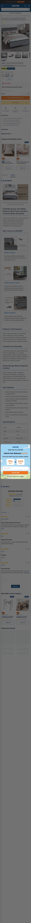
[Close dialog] (29, 446)
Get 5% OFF (15, 473)
